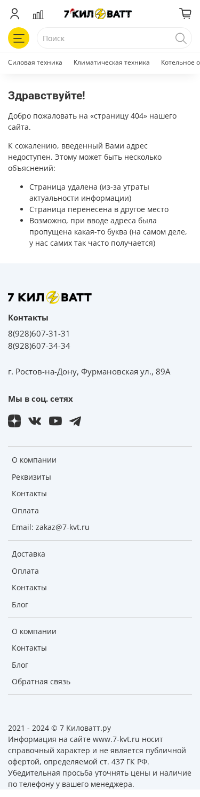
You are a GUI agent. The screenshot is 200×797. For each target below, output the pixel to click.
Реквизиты (31, 477)
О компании (34, 460)
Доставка (28, 554)
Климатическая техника (112, 62)
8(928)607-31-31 (39, 333)
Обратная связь (41, 681)
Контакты (29, 493)
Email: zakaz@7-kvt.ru (51, 527)
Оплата (25, 510)
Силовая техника (35, 62)
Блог (20, 604)
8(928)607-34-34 (39, 345)
